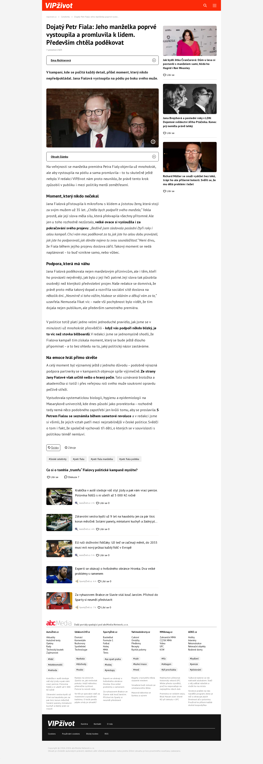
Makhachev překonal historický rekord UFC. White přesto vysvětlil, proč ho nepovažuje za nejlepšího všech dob (171, 683)
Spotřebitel (80, 646)
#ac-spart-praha (113, 659)
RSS (106, 733)
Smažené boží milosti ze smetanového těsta (143, 686)
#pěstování (195, 669)
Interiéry (192, 640)
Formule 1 (108, 640)
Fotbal (106, 643)
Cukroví (135, 637)
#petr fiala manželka (102, 459)
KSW (162, 649)
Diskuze (73, 477)
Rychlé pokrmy (139, 649)
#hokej (108, 664)
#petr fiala (78, 459)
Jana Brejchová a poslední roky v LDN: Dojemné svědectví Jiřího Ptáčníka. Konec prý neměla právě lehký (189, 122)
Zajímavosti (52, 652)
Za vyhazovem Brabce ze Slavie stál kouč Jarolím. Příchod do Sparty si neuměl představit (116, 597)
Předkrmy (136, 643)
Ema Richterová (61, 60)
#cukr (136, 658)
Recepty (135, 646)
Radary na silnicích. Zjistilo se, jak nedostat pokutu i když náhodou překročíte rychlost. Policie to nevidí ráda (86, 683)
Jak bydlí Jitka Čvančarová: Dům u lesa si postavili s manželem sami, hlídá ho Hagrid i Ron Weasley (189, 64)
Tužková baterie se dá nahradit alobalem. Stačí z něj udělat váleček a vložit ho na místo (200, 682)
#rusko (79, 669)
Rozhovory (80, 643)
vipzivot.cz (51, 16)
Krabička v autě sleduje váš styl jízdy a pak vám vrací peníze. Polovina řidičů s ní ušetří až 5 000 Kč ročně (116, 492)
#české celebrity (58, 459)
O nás (110, 724)
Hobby (191, 637)
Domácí (78, 637)
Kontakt (97, 724)
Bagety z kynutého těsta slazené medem (143, 679)
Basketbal (108, 637)
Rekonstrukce (194, 643)
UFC (162, 646)
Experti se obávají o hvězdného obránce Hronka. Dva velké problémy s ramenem (115, 571)
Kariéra (84, 724)
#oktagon (166, 664)
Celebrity (65, 16)
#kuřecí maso (140, 664)
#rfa (163, 658)
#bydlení (194, 658)
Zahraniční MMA (168, 637)
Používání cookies (71, 733)
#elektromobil (55, 664)
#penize (194, 664)
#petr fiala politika (129, 459)
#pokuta (80, 658)
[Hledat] (205, 6)
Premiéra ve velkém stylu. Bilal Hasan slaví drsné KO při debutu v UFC (172, 696)
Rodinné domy (195, 649)
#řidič (50, 659)
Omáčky (136, 640)
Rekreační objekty (197, 646)
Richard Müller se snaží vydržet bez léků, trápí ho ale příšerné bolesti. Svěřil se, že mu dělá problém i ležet (189, 180)
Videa (162, 643)
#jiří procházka (169, 669)
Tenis (105, 652)
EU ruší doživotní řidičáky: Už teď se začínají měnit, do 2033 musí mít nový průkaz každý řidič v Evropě (116, 544)
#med (136, 669)
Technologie (81, 649)
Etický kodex (92, 733)
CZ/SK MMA (166, 640)
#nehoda (52, 670)
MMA (105, 649)
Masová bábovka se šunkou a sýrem (141, 694)
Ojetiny (49, 643)
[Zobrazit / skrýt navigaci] (215, 6)
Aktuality (50, 637)
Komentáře (80, 640)
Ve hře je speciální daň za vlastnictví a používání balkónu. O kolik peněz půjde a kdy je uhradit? (87, 698)
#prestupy (110, 670)
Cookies (52, 733)
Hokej (106, 646)
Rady (48, 646)
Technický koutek (55, 649)
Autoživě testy (53, 640)
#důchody (81, 664)
